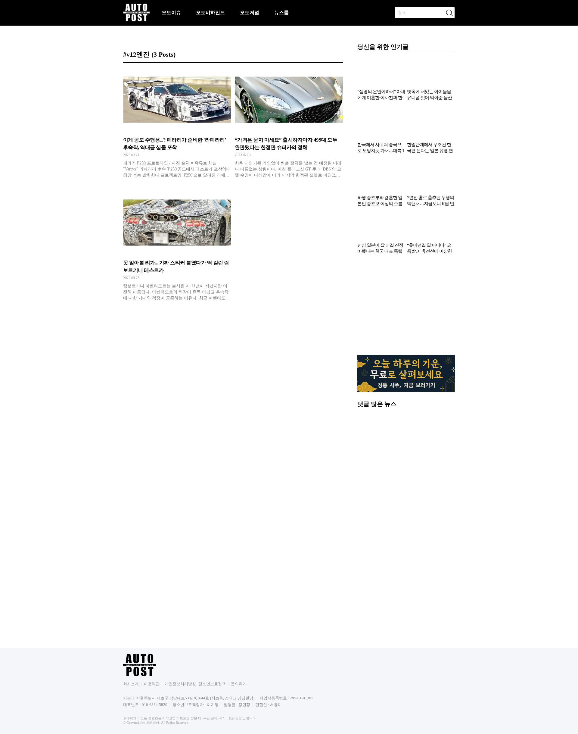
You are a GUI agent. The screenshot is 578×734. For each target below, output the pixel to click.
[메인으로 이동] (136, 20)
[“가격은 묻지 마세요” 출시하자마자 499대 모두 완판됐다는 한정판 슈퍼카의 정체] (289, 125)
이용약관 (152, 731)
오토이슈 (171, 12)
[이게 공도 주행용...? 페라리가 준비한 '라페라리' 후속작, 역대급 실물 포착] (177, 125)
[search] (449, 13)
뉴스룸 (281, 12)
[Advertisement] (406, 354)
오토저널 (249, 12)
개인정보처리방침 (180, 731)
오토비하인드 (210, 12)
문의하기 (239, 731)
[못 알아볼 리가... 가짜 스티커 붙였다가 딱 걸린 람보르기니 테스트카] (177, 248)
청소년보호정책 (212, 731)
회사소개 (131, 731)
